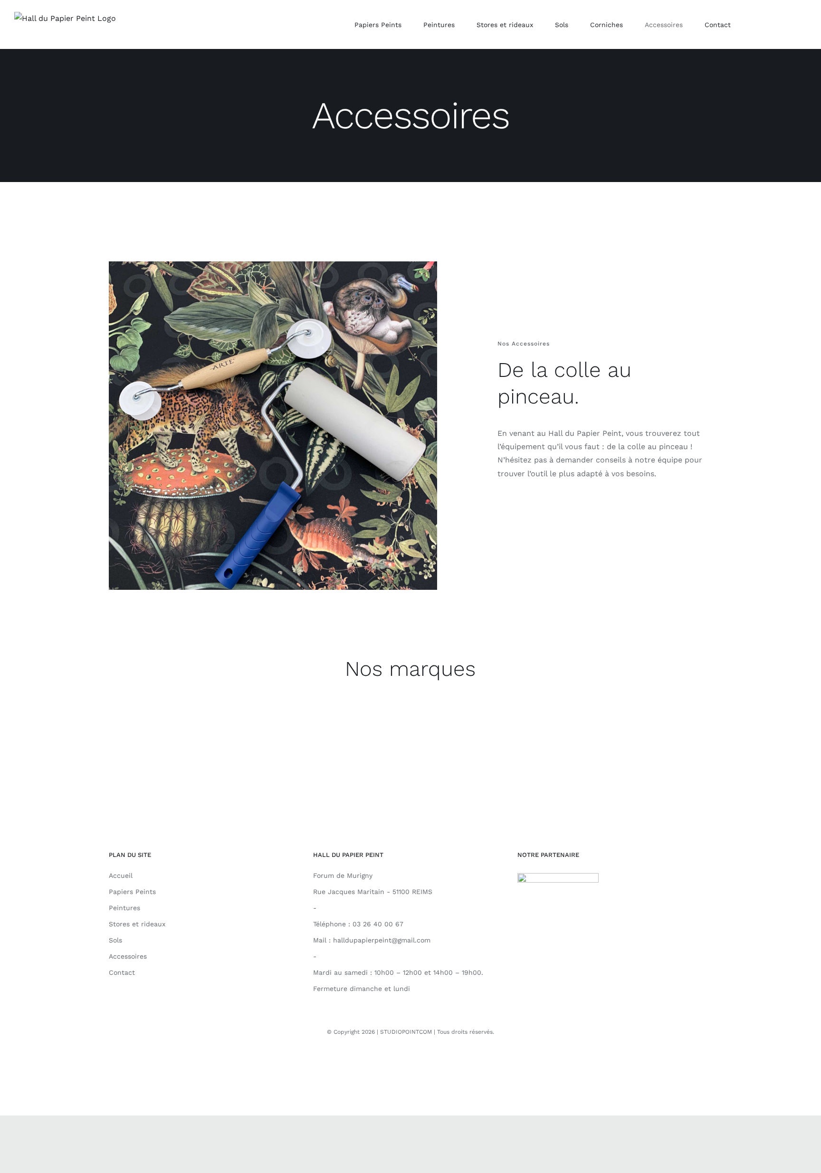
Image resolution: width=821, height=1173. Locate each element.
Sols (115, 940)
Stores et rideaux (137, 924)
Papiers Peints (132, 891)
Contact (122, 972)
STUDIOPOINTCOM (406, 1032)
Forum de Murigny (342, 875)
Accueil (121, 875)
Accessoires (128, 956)
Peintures (124, 908)
